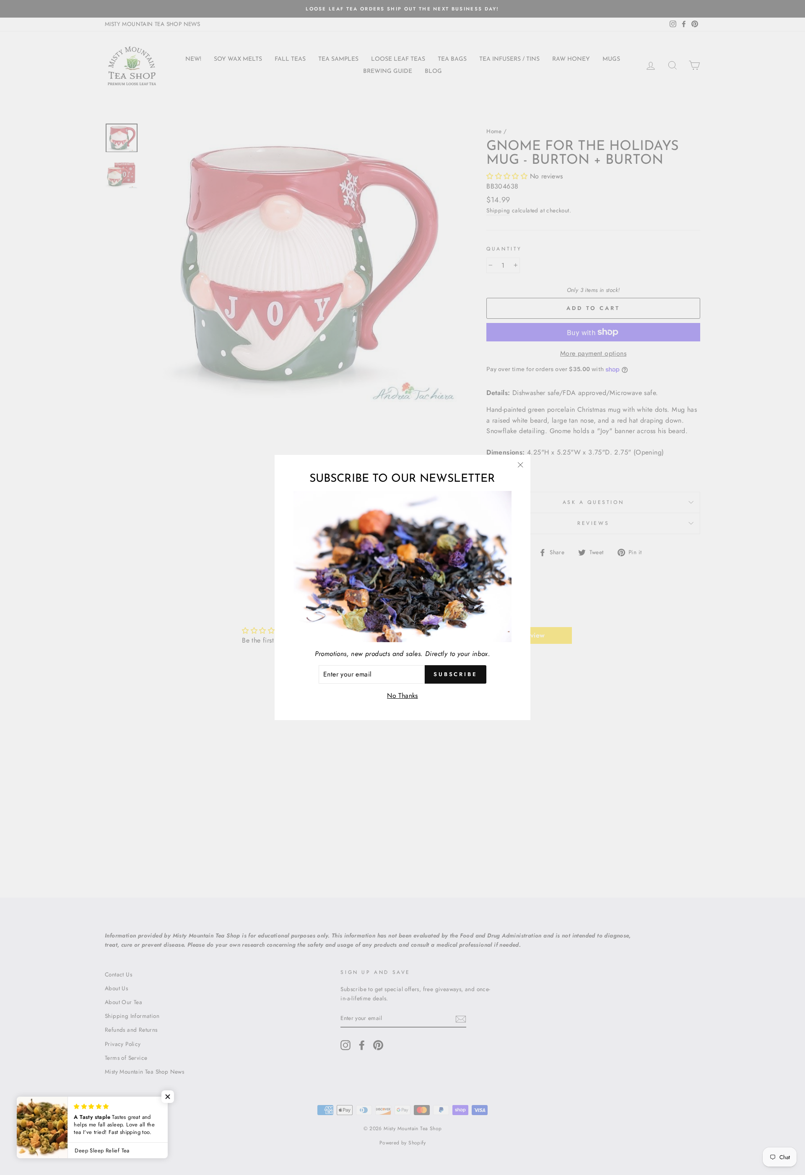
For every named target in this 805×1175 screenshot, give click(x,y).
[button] (167, 1096)
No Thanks (402, 695)
